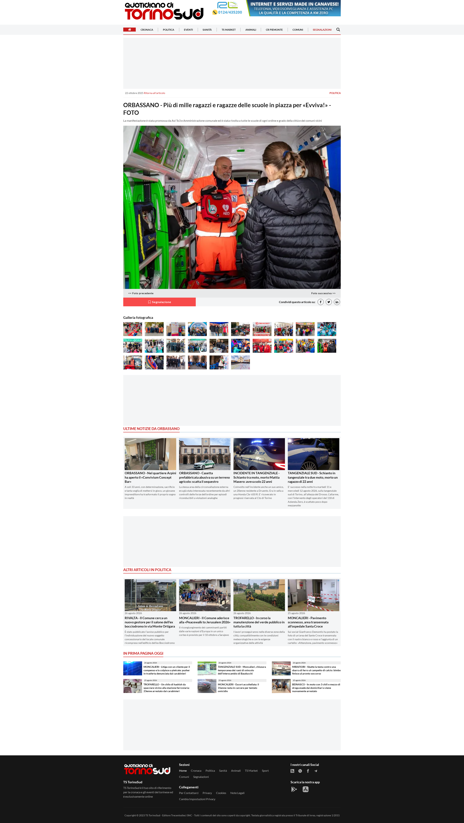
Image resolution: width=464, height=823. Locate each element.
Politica (168, 29)
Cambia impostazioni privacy (197, 799)
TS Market (229, 29)
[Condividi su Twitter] (329, 302)
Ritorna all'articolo (154, 92)
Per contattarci (188, 793)
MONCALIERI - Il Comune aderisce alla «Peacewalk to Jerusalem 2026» (205, 620)
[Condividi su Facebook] (321, 302)
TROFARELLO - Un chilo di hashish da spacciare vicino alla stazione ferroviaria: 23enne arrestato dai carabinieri (167, 688)
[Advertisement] (232, 63)
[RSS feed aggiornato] (292, 771)
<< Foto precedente (141, 293)
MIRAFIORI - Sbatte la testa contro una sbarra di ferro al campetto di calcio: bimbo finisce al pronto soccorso (316, 670)
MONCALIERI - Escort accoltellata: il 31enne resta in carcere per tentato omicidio (238, 688)
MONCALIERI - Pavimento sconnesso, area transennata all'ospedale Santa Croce (308, 622)
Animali (250, 29)
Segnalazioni (322, 29)
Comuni (298, 29)
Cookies (221, 793)
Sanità (207, 29)
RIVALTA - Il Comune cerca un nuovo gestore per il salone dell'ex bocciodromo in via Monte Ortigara (150, 622)
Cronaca (147, 29)
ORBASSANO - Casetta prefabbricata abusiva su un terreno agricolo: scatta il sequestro (204, 477)
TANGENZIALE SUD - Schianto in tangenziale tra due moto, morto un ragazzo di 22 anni (313, 477)
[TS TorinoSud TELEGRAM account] (316, 771)
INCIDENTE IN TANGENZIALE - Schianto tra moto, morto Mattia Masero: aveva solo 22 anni (256, 477)
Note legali (237, 793)
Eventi (188, 29)
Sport (265, 770)
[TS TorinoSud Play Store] (294, 789)
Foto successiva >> (323, 293)
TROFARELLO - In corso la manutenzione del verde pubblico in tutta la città (259, 622)
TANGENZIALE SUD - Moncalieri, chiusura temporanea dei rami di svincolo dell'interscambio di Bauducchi (242, 670)
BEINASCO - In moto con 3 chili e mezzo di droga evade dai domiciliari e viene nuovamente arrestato (316, 688)
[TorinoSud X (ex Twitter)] (300, 771)
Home (183, 770)
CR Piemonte (274, 29)
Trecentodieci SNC (181, 815)
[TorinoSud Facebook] (308, 771)
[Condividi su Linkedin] (337, 302)
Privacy (207, 793)
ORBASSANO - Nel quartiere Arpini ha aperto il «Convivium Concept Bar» (150, 477)
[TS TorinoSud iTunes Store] (305, 789)
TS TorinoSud (152, 815)
